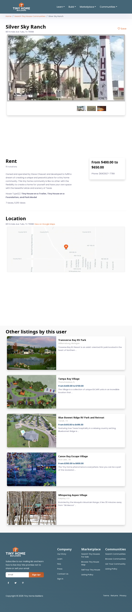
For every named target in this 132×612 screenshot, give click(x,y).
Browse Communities (115, 558)
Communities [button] (107, 6)
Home (8, 16)
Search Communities (115, 554)
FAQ (59, 564)
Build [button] (71, 6)
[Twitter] (16, 583)
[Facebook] (8, 583)
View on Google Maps (44, 224)
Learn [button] (60, 6)
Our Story (61, 554)
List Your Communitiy (115, 564)
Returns (114, 595)
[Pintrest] (23, 583)
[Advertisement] (66, 136)
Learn (59, 558)
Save (123, 28)
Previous (10, 70)
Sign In (60, 578)
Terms (106, 595)
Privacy (123, 595)
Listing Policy (87, 574)
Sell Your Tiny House (90, 569)
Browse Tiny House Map (90, 563)
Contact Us (62, 573)
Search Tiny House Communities (30, 16)
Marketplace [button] (87, 6)
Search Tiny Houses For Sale (90, 555)
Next (121, 70)
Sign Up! (36, 574)
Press (59, 568)
